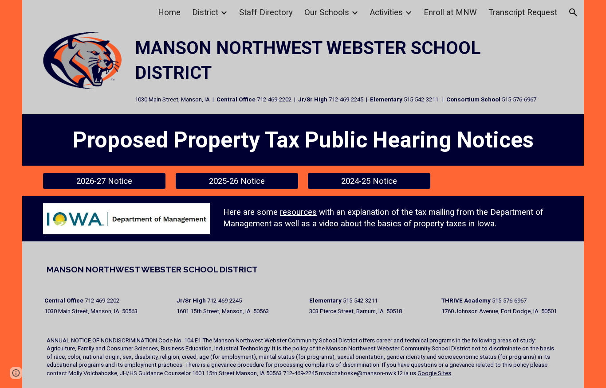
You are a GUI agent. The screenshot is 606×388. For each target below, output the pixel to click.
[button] (573, 12)
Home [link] (169, 12)
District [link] (205, 12)
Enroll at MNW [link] (450, 12)
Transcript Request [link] (522, 12)
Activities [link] (386, 12)
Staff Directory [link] (266, 12)
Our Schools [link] (326, 12)
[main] (347, 69)
